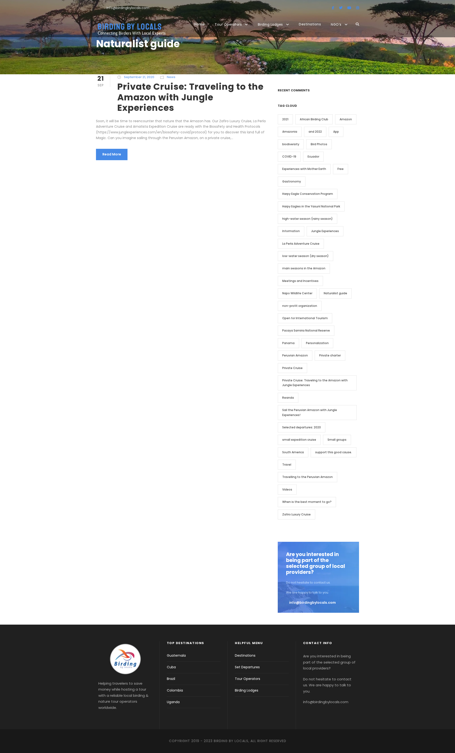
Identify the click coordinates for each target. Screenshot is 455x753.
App (336, 132)
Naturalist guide (335, 293)
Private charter (330, 355)
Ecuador (313, 156)
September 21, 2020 (139, 77)
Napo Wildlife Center (297, 293)
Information (291, 231)
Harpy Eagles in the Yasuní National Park (311, 206)
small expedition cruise (299, 440)
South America (293, 452)
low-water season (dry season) (305, 256)
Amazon (346, 119)
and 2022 (315, 132)
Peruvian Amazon (295, 355)
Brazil (171, 678)
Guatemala (176, 655)
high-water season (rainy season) (307, 219)
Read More (111, 154)
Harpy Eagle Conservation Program (307, 194)
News (171, 77)
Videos (287, 489)
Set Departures (247, 667)
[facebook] (333, 7)
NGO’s (336, 24)
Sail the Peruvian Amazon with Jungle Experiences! (309, 412)
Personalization (317, 343)
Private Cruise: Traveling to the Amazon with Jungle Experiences (190, 97)
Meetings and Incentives (300, 281)
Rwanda (288, 398)
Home (199, 24)
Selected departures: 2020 (301, 427)
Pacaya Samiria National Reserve (306, 330)
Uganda (173, 702)
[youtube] (349, 7)
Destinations (310, 24)
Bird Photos (319, 144)
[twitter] (340, 7)
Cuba (171, 667)
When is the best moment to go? (307, 502)
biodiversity (290, 144)
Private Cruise (292, 368)
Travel (286, 465)
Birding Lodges (270, 24)
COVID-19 (289, 156)
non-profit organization (299, 306)
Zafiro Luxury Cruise (296, 514)
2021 (285, 119)
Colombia (175, 690)
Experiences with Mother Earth (304, 169)
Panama (288, 343)
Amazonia (289, 132)
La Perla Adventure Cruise (300, 244)
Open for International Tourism (305, 318)
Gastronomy (291, 181)
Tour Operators (228, 24)
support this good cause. (333, 452)
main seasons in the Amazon (303, 268)
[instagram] (357, 7)
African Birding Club (314, 119)
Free (340, 169)
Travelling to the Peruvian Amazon (307, 477)
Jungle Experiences (325, 231)
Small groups (337, 440)
